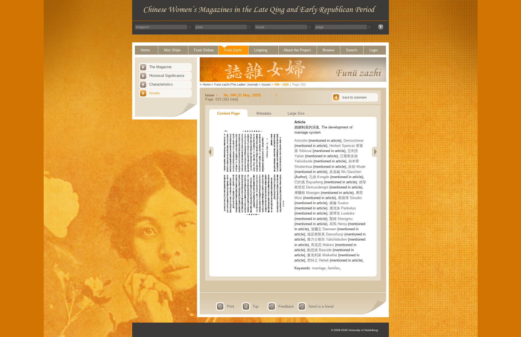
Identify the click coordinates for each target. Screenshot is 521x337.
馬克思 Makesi (322, 245)
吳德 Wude (356, 167)
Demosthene (353, 140)
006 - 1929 (282, 84)
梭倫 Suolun (338, 203)
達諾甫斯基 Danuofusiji (325, 234)
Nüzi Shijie (172, 50)
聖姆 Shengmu (340, 219)
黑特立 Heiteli (318, 260)
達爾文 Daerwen (323, 229)
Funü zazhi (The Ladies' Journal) (236, 84)
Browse (328, 50)
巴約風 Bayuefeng (308, 182)
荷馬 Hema (338, 224)
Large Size (296, 113)
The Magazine (160, 67)
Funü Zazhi (233, 50)
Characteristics (161, 84)
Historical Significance (166, 76)
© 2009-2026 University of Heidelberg (354, 330)
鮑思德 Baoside (319, 250)
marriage (319, 268)
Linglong (260, 50)
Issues (154, 93)
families (334, 268)
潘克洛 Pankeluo (342, 208)
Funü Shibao (204, 50)
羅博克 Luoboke (341, 213)
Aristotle (301, 140)
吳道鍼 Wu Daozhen (345, 172)
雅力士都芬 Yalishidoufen (327, 239)
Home (145, 50)
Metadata (263, 113)
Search (351, 50)
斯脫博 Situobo (350, 198)
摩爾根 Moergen (307, 193)
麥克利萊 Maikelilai (322, 255)
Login (373, 50)
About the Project (297, 50)
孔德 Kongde (319, 177)
